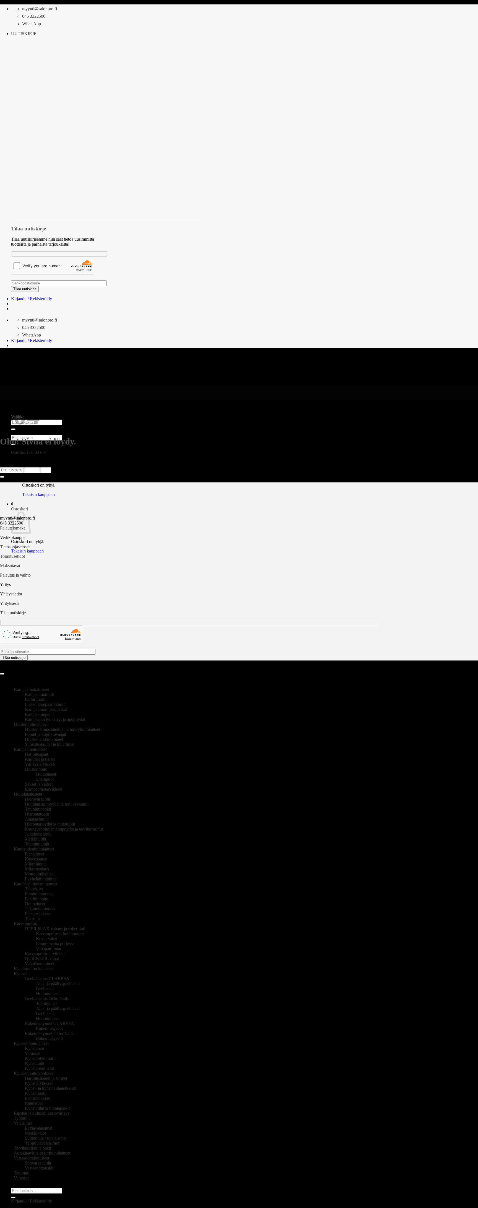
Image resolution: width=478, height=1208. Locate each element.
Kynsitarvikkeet (39, 1083)
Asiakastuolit (36, 819)
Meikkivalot (35, 1133)
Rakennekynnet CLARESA (49, 1023)
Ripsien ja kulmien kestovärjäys (41, 1113)
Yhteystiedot (11, 594)
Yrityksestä (10, 603)
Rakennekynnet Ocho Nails (49, 1033)
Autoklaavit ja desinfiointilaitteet (42, 1153)
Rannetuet (34, 1103)
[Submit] (2, 477)
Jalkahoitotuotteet (40, 908)
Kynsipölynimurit (40, 1058)
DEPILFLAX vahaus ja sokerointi (55, 928)
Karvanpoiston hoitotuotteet (60, 933)
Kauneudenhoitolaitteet (34, 849)
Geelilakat (45, 988)
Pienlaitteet (34, 854)
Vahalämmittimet (39, 963)
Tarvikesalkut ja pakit (32, 1148)
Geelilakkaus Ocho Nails (47, 998)
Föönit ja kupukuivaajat (45, 734)
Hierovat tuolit (37, 799)
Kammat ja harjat (40, 759)
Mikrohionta (35, 864)
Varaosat (32, 1053)
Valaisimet (23, 1123)
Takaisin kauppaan (38, 494)
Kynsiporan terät (39, 1068)
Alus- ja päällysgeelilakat (58, 983)
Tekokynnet (46, 1003)
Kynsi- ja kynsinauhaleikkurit (50, 1088)
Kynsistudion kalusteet (33, 968)
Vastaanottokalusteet (31, 1158)
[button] (24, 33)
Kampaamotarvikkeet (43, 789)
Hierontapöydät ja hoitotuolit (50, 824)
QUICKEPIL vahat (42, 958)
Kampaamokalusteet (31, 689)
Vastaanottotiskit (39, 1168)
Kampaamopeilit (39, 714)
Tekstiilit (32, 918)
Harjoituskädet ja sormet (46, 1078)
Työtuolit (22, 1118)
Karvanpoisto (25, 923)
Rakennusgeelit (49, 1028)
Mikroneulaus (37, 869)
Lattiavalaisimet (38, 1128)
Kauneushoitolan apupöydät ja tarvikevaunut (64, 829)
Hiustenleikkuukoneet (44, 739)
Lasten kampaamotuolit (45, 704)
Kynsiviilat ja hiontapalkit (47, 1108)
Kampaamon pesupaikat (46, 709)
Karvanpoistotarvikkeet (45, 953)
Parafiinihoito (36, 898)
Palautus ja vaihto (15, 575)
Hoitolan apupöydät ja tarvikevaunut (57, 804)
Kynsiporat (34, 1048)
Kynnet (20, 973)
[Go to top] (2, 674)
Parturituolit (35, 699)
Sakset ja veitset (39, 784)
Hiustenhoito (36, 769)
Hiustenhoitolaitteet (31, 724)
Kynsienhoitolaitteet (31, 1043)
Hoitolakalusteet (28, 794)
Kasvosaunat (36, 859)
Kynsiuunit (34, 1063)
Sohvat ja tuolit (38, 1163)
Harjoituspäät (36, 754)
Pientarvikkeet (37, 913)
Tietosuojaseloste (15, 546)
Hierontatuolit (37, 814)
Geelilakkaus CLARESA (47, 978)
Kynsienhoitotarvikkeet (34, 1073)
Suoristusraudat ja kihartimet (49, 744)
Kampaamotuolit (39, 694)
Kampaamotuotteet (30, 749)
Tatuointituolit (37, 844)
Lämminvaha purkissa (55, 943)
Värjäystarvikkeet (40, 764)
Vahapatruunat (48, 948)
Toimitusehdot (12, 556)
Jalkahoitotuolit (38, 834)
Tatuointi (21, 1173)
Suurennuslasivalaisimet (46, 1138)
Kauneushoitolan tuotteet (35, 883)
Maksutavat (10, 565)
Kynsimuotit (35, 1093)
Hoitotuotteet (47, 993)
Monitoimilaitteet (39, 874)
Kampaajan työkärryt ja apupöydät (55, 719)
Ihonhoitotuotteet (39, 893)
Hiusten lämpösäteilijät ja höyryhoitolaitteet (62, 729)
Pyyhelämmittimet (40, 879)
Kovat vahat (46, 938)
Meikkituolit (35, 839)
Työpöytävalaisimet (42, 1143)
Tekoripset (34, 888)
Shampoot (45, 779)
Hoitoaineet (46, 774)
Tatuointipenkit (38, 809)
